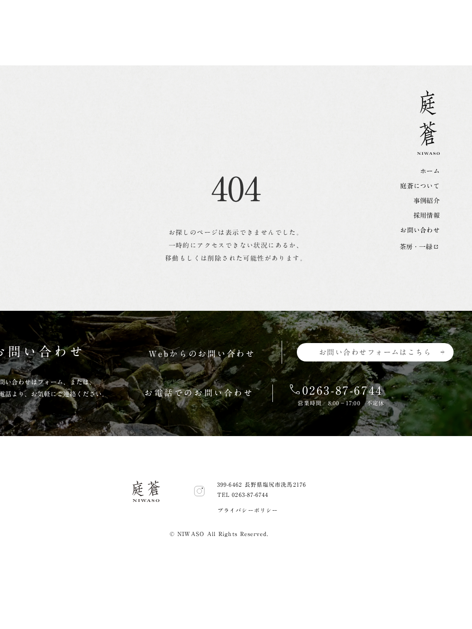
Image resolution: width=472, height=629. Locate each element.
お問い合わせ (420, 230)
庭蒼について (420, 186)
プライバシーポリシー (248, 510)
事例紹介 (426, 201)
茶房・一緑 (416, 247)
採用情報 (426, 215)
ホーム (430, 171)
